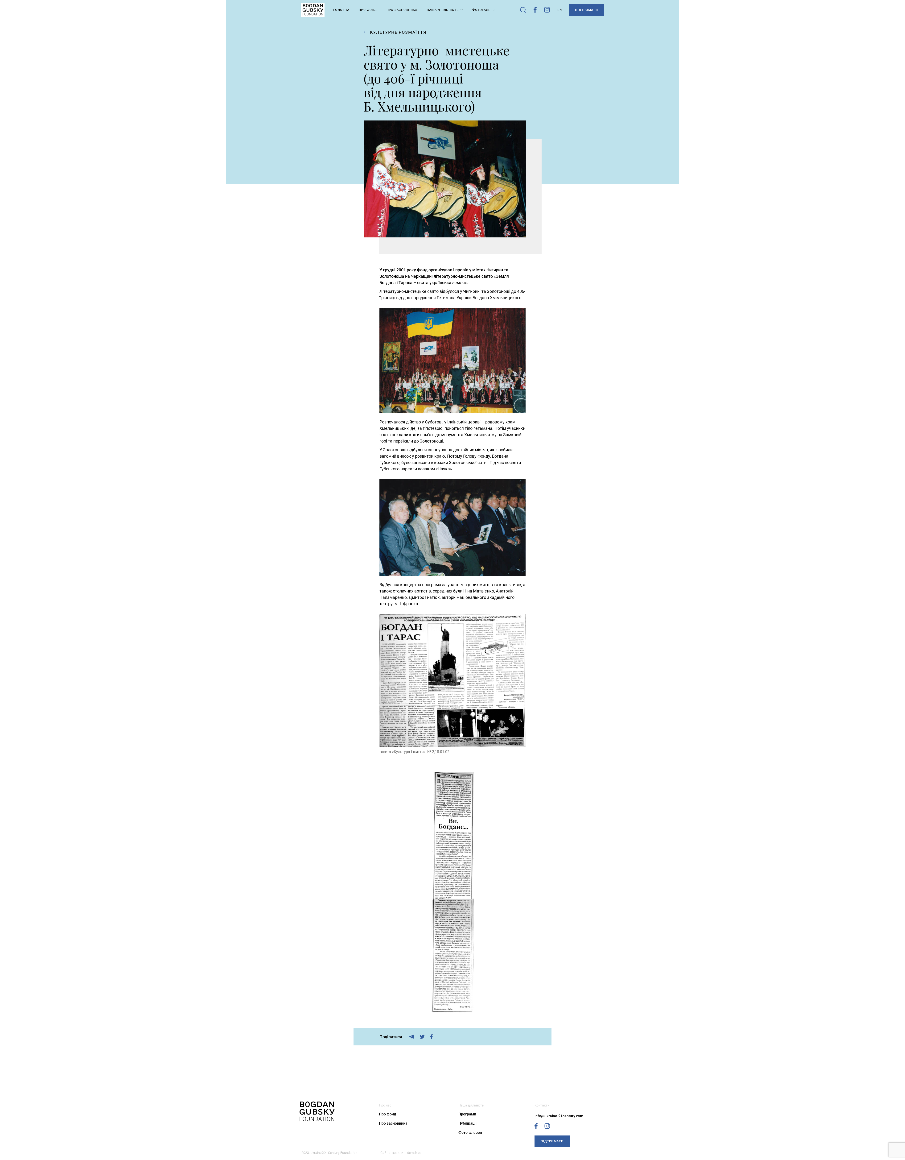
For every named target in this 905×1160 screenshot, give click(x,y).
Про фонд (387, 1114)
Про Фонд (368, 10)
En (559, 10)
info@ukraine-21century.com (559, 1116)
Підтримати (586, 10)
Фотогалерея (484, 10)
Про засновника (402, 10)
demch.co (414, 1153)
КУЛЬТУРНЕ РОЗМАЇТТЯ (398, 32)
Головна (341, 10)
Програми (467, 1114)
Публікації (467, 1123)
